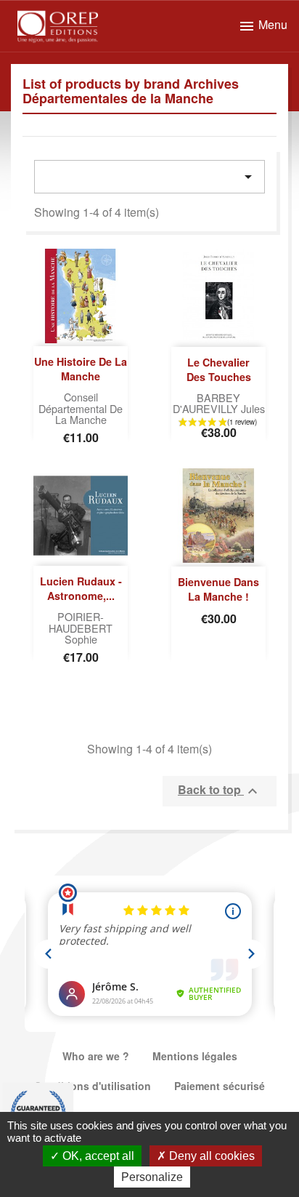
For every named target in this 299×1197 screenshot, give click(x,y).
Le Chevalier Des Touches (219, 369)
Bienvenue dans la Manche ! (218, 589)
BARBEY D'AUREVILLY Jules (219, 403)
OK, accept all (97, 1156)
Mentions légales (194, 1056)
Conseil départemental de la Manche (80, 408)
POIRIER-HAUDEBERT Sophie (80, 628)
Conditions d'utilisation (92, 1085)
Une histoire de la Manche (80, 368)
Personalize (152, 1177)
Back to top (219, 790)
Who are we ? (95, 1056)
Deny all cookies (210, 1156)
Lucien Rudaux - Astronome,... (81, 588)
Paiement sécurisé (219, 1085)
